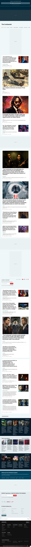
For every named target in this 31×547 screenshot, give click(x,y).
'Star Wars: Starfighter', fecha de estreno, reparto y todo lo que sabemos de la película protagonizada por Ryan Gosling (4, 448)
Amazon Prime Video (14, 508)
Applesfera (3, 528)
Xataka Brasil (3, 542)
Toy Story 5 (11, 27)
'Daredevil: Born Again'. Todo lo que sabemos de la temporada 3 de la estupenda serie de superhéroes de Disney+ (26, 448)
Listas (22, 510)
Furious (8, 27)
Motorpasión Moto (26, 527)
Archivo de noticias (5, 416)
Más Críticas (27, 419)
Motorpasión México (26, 541)
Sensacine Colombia (15, 542)
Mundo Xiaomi (3, 530)
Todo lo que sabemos (6, 438)
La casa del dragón (4, 513)
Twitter (19, 279)
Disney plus (22, 508)
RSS (26, 279)
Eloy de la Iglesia (21, 27)
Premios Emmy (25, 27)
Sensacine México (15, 541)
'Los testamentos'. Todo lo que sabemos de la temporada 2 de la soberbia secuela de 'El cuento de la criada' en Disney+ (21, 448)
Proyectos (4, 232)
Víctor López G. (6, 66)
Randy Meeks (6, 134)
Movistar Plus (3, 510)
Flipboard (28, 279)
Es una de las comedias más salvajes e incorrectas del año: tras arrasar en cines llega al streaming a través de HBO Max (9, 464)
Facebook (21, 279)
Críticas (3, 419)
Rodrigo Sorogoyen (16, 27)
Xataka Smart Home (4, 529)
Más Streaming (27, 454)
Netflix (29, 27)
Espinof (14, 527)
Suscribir (11, 283)
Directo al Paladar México (20, 541)
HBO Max (22, 511)
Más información (21, 546)
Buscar (28, 519)
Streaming (4, 454)
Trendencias (3, 533)
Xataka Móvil (3, 527)
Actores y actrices (5, 64)
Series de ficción (5, 390)
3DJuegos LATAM (9, 541)
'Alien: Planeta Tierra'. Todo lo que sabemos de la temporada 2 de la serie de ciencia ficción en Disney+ (9, 447)
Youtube (22, 279)
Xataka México (3, 541)
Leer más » (10, 65)
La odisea (13, 511)
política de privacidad (10, 285)
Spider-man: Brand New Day (15, 513)
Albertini (5, 93)
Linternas (22, 513)
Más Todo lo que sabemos (25, 438)
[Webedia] (4, 522)
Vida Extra (8, 527)
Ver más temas (4, 515)
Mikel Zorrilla (6, 122)
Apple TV (3, 511)
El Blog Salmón (9, 533)
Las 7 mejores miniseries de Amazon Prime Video (14, 88)
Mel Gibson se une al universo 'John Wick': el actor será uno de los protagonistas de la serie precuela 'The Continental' (10, 387)
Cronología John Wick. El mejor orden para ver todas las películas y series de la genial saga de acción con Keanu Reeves (14, 116)
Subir (27, 522)
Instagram (24, 279)
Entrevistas (4, 176)
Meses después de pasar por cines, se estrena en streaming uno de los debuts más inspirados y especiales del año (26, 464)
